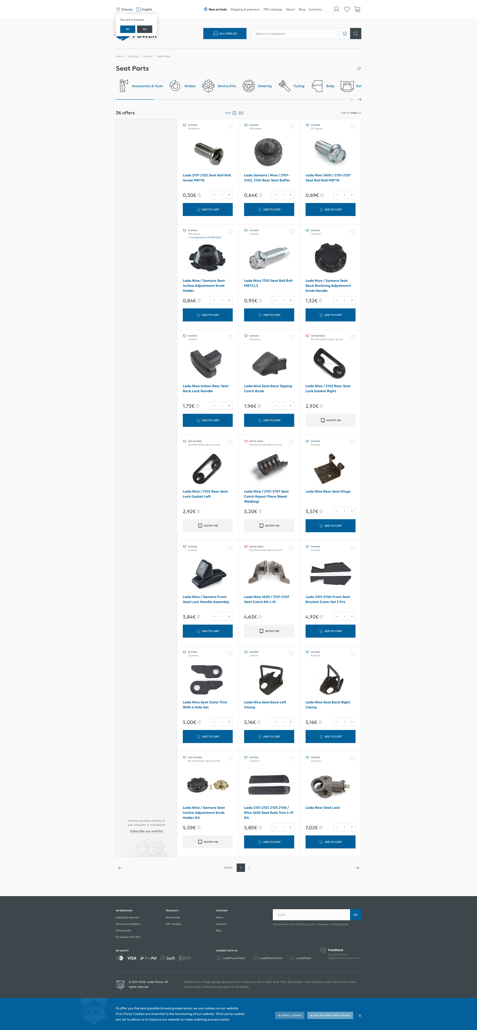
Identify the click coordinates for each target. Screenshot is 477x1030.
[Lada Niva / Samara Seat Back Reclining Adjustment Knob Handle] (331, 258)
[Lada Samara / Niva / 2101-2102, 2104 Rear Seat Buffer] (269, 153)
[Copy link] (357, 68)
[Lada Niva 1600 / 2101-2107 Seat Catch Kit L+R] (269, 574)
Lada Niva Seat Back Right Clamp (328, 704)
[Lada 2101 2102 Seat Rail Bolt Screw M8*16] (208, 153)
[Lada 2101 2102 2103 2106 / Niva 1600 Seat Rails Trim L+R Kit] (269, 785)
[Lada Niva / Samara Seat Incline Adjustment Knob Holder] (208, 258)
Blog (302, 9)
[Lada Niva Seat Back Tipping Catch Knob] (269, 364)
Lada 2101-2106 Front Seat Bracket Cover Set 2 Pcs (328, 599)
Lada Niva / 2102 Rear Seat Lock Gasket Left (205, 494)
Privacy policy (123, 930)
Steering (265, 86)
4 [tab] (250, 99)
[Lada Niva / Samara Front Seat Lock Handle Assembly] (208, 574)
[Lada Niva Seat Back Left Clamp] (269, 680)
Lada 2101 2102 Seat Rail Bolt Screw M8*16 (207, 177)
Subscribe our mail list (146, 831)
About (290, 9)
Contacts (315, 9)
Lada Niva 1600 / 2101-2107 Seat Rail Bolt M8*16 (328, 177)
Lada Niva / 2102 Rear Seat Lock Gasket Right (328, 388)
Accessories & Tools (147, 86)
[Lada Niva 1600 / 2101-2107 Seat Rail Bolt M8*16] (331, 153)
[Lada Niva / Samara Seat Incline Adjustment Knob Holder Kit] (208, 785)
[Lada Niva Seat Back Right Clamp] (331, 680)
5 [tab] (288, 99)
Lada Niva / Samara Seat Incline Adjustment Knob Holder (204, 285)
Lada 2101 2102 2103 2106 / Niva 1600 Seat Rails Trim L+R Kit (268, 812)
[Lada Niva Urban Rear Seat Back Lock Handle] (208, 364)
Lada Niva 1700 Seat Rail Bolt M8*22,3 (268, 283)
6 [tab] (326, 99)
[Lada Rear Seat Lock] (331, 785)
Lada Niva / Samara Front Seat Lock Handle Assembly (206, 599)
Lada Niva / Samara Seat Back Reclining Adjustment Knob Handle (328, 285)
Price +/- (356, 113)
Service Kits (226, 86)
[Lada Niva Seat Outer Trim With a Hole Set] (208, 680)
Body (330, 86)
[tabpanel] (139, 87)
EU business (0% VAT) (128, 937)
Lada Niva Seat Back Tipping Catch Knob (268, 388)
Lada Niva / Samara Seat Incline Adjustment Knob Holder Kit (204, 812)
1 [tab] (135, 99)
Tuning (298, 86)
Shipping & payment (245, 9)
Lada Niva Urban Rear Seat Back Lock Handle (206, 388)
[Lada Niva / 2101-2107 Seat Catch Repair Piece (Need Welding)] (269, 469)
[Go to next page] (357, 868)
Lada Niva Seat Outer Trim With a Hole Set (205, 704)
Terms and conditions (128, 924)
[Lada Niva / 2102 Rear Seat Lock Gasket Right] (331, 364)
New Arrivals (173, 917)
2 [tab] (173, 99)
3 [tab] (211, 99)
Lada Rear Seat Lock (323, 807)
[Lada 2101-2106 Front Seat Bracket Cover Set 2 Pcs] (331, 574)
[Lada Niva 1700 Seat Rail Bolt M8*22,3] (269, 258)
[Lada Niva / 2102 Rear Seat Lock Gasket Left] (208, 469)
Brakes (190, 86)
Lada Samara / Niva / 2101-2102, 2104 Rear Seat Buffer (267, 177)
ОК (356, 914)
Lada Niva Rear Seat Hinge (328, 491)
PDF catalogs (272, 9)
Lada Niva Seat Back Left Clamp (265, 704)
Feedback (335, 950)
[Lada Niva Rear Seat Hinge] (331, 469)
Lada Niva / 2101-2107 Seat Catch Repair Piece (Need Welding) (266, 496)
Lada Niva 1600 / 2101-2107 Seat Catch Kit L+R (266, 599)
